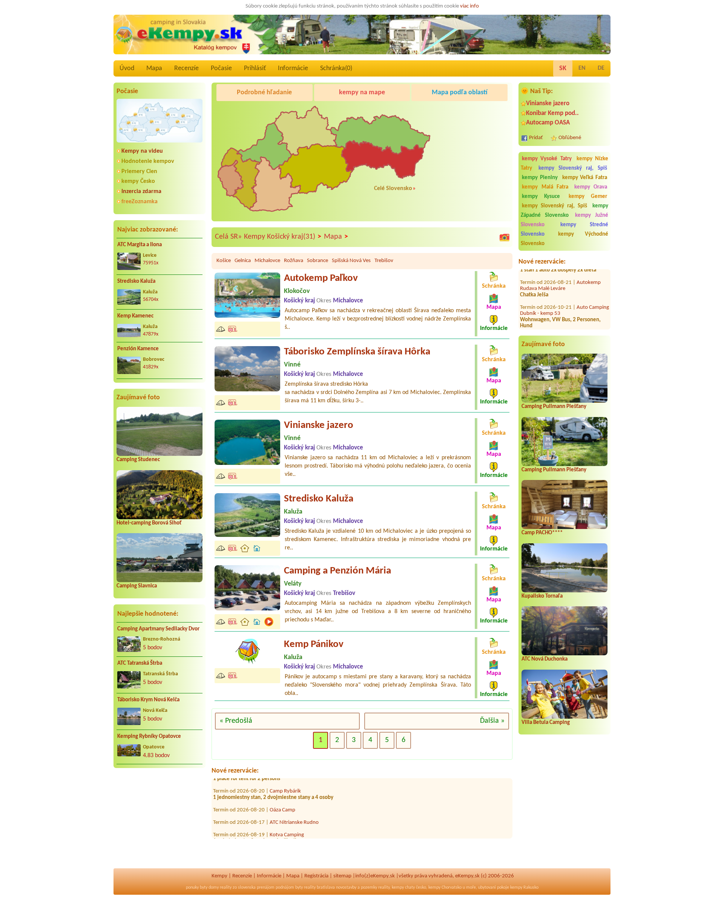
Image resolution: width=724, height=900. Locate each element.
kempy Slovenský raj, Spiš (572, 168)
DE (601, 68)
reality (226, 887)
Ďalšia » (492, 721)
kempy (398, 887)
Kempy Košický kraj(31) (282, 237)
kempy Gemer (588, 196)
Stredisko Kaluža (136, 281)
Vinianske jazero (547, 103)
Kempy (219, 876)
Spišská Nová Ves (351, 261)
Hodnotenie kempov (147, 161)
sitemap (342, 876)
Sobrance (317, 261)
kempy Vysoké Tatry (547, 159)
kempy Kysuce (541, 196)
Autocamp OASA (548, 123)
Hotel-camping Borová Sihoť (149, 523)
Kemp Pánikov (314, 644)
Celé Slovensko (393, 189)
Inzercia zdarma (141, 192)
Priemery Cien (139, 172)
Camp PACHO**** (542, 533)
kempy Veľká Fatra (584, 178)
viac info (469, 6)
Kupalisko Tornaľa (542, 596)
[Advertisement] (160, 822)
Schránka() (336, 68)
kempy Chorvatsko (445, 887)
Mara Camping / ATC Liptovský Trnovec (313, 834)
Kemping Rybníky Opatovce (149, 736)
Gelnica (243, 261)
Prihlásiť (255, 68)
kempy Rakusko (524, 887)
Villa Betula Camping (546, 722)
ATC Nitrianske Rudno (294, 803)
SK (562, 68)
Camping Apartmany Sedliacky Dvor (158, 629)
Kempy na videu (142, 151)
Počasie (221, 68)
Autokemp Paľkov (321, 278)
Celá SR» (228, 237)
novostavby (346, 887)
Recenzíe (186, 68)
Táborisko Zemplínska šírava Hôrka (357, 352)
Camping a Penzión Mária (337, 571)
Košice (223, 261)
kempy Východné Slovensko (564, 239)
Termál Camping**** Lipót (556, 322)
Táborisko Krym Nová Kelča (148, 700)
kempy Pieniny (540, 178)
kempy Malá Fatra (545, 187)
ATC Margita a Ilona (139, 245)
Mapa (154, 68)
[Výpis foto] (504, 237)
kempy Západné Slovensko (564, 210)
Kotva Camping (287, 816)
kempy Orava (590, 187)
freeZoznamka (139, 202)
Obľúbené (569, 138)
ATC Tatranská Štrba (139, 663)
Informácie (293, 68)
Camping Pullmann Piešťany (554, 406)
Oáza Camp (282, 791)
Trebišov (383, 261)
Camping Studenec (138, 460)
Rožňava (293, 261)
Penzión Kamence (138, 349)
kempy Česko (138, 181)
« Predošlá (235, 721)
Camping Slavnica (137, 586)
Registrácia (316, 876)
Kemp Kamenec (135, 316)
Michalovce (267, 261)
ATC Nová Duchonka (545, 659)
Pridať (536, 138)
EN (582, 68)
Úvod (127, 68)
